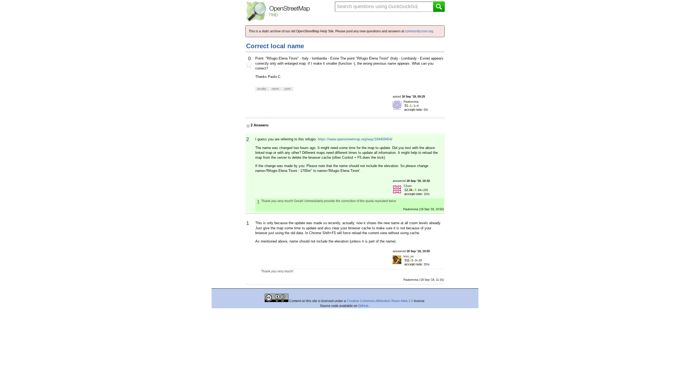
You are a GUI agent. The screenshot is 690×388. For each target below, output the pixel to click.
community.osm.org (419, 31)
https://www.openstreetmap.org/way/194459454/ (355, 139)
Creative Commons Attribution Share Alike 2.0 (380, 301)
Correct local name (275, 46)
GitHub (363, 306)
